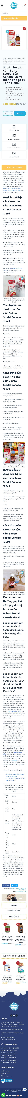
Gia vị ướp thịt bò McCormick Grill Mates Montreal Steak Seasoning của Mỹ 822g (20, 939)
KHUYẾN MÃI (14, 916)
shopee (14, 760)
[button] (2, 5)
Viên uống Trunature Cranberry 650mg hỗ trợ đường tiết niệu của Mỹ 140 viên (7, 938)
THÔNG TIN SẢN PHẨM (14, 167)
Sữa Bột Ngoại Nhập (14, 711)
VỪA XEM (14, 905)
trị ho (24, 891)
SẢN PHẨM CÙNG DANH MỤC (14, 956)
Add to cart (20, 113)
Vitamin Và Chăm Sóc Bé (13, 58)
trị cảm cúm (19, 891)
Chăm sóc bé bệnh (15, 888)
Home (4, 58)
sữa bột (16, 752)
